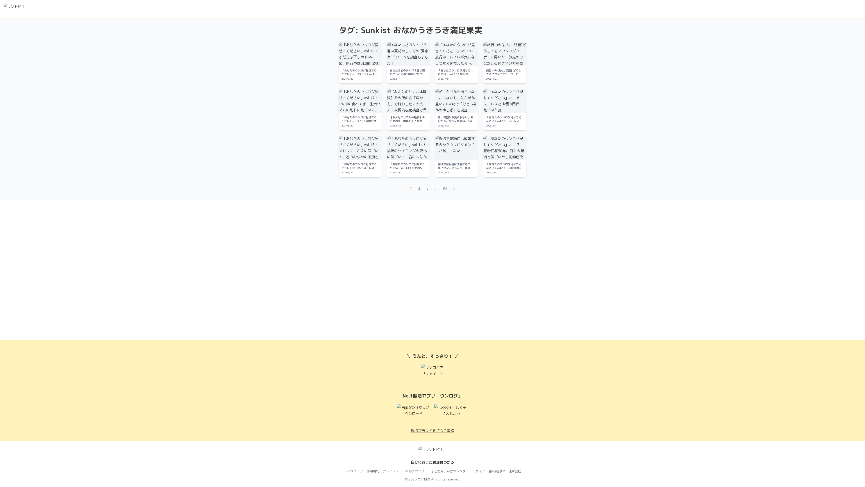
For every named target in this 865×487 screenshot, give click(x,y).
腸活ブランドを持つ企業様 (432, 430)
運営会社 (514, 471)
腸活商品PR (497, 471)
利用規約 (372, 471)
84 (445, 188)
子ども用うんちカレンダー (450, 471)
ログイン (478, 471)
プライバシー (392, 471)
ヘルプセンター (416, 471)
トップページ (353, 471)
